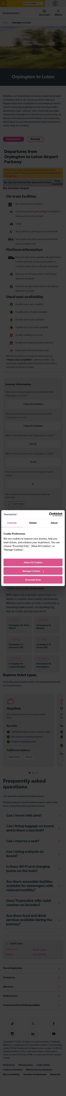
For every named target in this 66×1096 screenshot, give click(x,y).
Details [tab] (33, 523)
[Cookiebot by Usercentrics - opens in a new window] (49, 514)
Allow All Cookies (33, 562)
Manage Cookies (31, 571)
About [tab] (54, 523)
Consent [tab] (11, 523)
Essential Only (33, 579)
